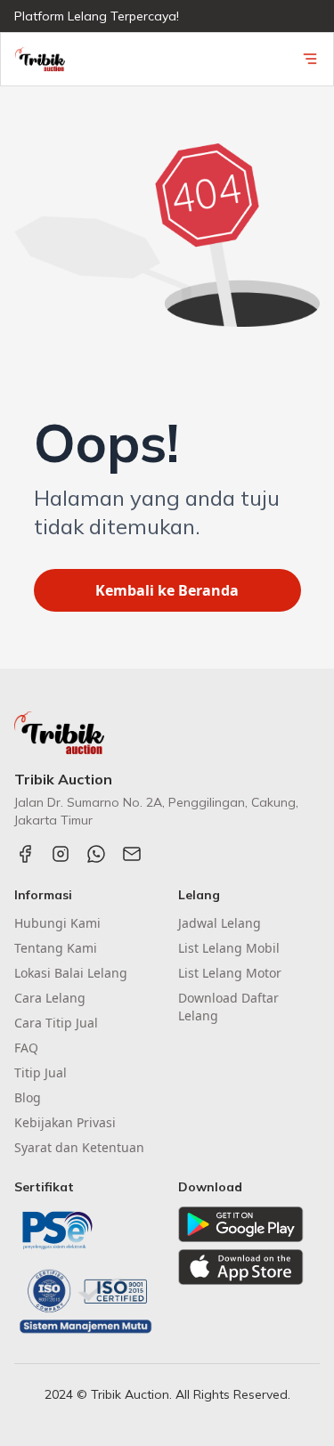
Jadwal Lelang (219, 922)
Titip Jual (40, 1072)
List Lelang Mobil (229, 947)
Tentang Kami (55, 947)
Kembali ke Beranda (167, 590)
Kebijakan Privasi (65, 1122)
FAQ (26, 1047)
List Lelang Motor (229, 972)
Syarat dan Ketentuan (79, 1147)
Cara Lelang (50, 997)
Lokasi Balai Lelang (70, 972)
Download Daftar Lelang (228, 1006)
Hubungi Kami (57, 922)
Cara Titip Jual (56, 1022)
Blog (27, 1097)
